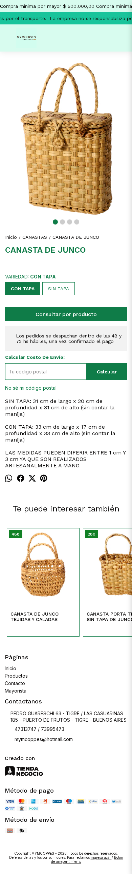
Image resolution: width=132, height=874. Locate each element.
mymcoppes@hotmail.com (44, 739)
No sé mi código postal (31, 388)
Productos (16, 676)
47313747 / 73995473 (39, 729)
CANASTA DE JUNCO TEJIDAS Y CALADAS (34, 616)
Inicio (10, 668)
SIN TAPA (58, 288)
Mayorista (15, 691)
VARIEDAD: (30, 276)
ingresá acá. (101, 857)
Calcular (107, 371)
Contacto (15, 683)
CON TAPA (23, 288)
